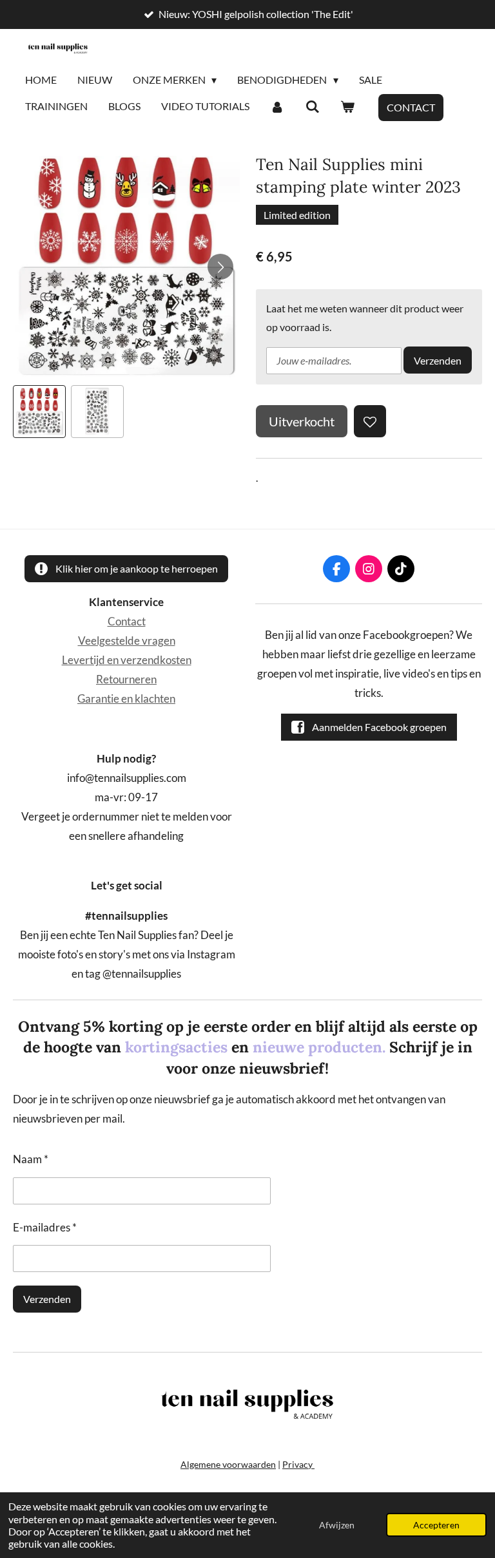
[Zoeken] (312, 107)
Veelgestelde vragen (126, 640)
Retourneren (126, 679)
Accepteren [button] (436, 1524)
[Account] (277, 107)
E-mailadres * (45, 1227)
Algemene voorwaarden (228, 1464)
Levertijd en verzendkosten (126, 660)
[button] (39, 411)
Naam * (30, 1159)
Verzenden (437, 360)
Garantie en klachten (126, 698)
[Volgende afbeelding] (220, 267)
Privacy (298, 1464)
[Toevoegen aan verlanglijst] (370, 421)
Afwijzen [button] (336, 1524)
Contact (127, 621)
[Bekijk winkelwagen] (347, 107)
